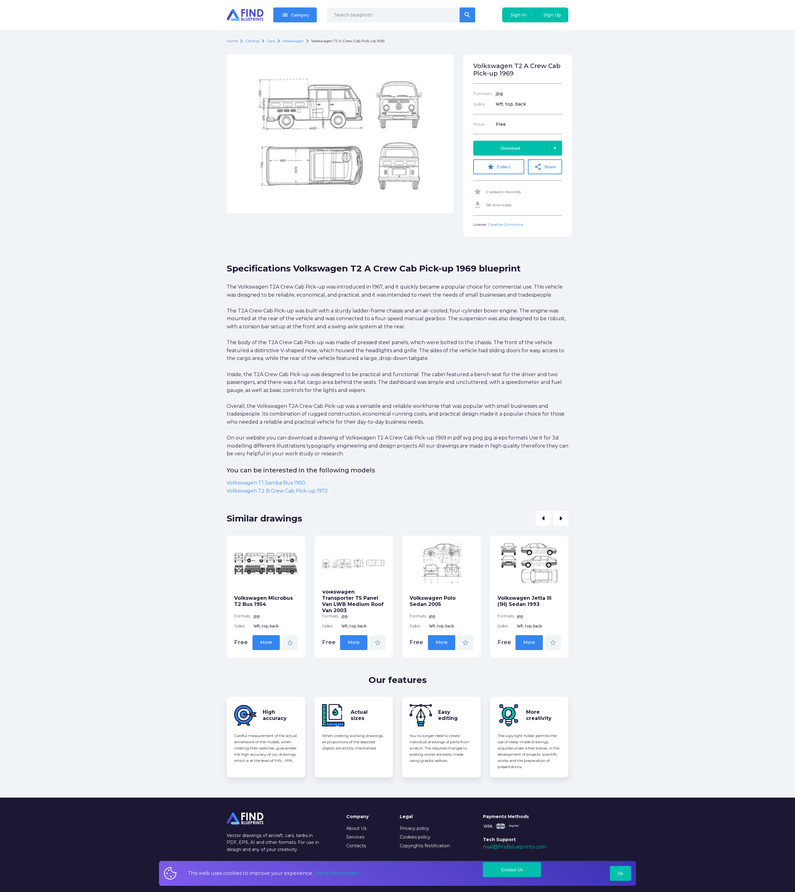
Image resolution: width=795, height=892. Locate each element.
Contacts (356, 846)
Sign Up (552, 15)
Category (295, 15)
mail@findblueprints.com (514, 847)
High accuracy (275, 715)
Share (545, 167)
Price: (479, 124)
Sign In (518, 15)
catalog (252, 41)
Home (232, 41)
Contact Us (512, 869)
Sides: (479, 104)
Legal (406, 816)
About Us (356, 828)
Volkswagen (293, 41)
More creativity (539, 715)
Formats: (483, 93)
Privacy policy (414, 828)
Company (357, 816)
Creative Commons (505, 224)
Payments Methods (506, 816)
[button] (543, 518)
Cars (271, 41)
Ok (620, 873)
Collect (498, 167)
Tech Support (499, 839)
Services (355, 837)
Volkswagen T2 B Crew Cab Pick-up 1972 (277, 491)
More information (337, 873)
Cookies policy (415, 837)
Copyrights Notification (425, 846)
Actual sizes (359, 715)
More (266, 642)
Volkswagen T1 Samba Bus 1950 (266, 483)
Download (530, 148)
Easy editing (448, 715)
